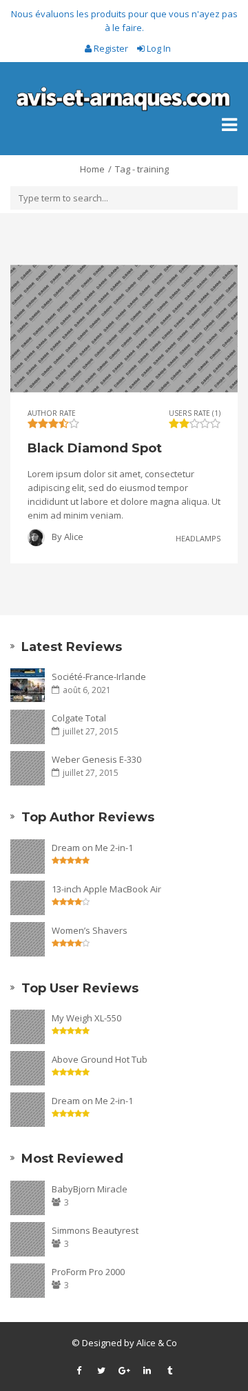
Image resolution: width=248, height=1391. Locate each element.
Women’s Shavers (89, 930)
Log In (158, 48)
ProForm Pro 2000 (88, 1271)
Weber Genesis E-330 (96, 759)
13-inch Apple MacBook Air (106, 889)
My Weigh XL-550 (86, 1018)
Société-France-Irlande (99, 676)
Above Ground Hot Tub (99, 1059)
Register (111, 48)
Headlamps (198, 537)
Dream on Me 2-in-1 (92, 847)
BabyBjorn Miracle (89, 1189)
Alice (73, 536)
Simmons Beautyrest (95, 1230)
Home (92, 169)
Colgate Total (79, 718)
